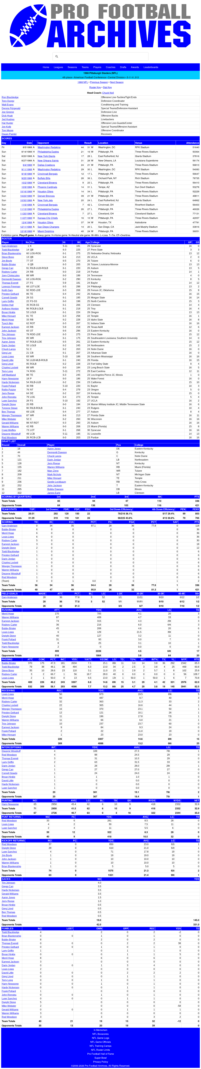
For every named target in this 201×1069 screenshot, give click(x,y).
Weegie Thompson (12, 415)
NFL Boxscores (100, 1034)
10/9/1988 (26, 187)
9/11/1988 (26, 169)
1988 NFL (83, 82)
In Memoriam (100, 1030)
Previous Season (99, 82)
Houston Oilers (45, 191)
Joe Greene (8, 112)
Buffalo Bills (44, 178)
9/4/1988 (27, 165)
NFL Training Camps (100, 1045)
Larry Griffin (8, 301)
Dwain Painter (9, 134)
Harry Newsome (10, 378)
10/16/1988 (26, 191)
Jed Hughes (8, 119)
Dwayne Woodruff (11, 434)
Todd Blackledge (10, 249)
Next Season (117, 82)
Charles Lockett (10, 367)
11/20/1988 (26, 213)
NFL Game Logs (100, 1038)
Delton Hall (8, 305)
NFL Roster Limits (100, 1049)
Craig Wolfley (9, 430)
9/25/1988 (26, 178)
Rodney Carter (9, 272)
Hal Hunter (7, 123)
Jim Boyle (7, 261)
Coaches (110, 67)
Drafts (123, 67)
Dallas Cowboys (46, 165)
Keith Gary (7, 290)
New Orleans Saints (48, 160)
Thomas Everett (10, 283)
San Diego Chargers (48, 226)
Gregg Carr (7, 268)
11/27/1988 (26, 218)
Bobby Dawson (55, 489)
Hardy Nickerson (10, 382)
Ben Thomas (8, 411)
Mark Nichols (54, 474)
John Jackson (9, 330)
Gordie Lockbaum (56, 482)
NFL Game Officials (100, 1042)
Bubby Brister (9, 264)
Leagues (58, 67)
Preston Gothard (10, 294)
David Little (8, 360)
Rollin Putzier (9, 389)
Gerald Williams (10, 423)
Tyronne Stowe (10, 408)
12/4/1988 (26, 222)
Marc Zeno (53, 471)
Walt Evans (8, 104)
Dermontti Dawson (11, 279)
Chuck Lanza (9, 349)
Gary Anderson (9, 246)
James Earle (53, 493)
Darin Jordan (8, 345)
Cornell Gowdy (9, 297)
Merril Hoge (8, 319)
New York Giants (46, 156)
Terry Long (7, 371)
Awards (135, 67)
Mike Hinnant (9, 316)
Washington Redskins (49, 147)
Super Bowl (100, 1057)
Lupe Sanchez (9, 400)
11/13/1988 (26, 209)
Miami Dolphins (46, 231)
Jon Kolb (6, 126)
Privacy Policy (100, 1061)
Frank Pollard (9, 386)
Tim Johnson (8, 334)
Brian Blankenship (11, 253)
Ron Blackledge (10, 97)
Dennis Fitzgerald (11, 108)
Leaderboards (151, 67)
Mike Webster (9, 419)
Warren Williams (10, 426)
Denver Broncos (46, 196)
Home (46, 67)
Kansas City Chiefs (48, 218)
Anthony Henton (10, 308)
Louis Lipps (8, 356)
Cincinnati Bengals (48, 173)
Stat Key (107, 87)
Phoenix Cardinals (47, 187)
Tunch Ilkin (7, 323)
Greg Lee (6, 353)
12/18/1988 (26, 231)
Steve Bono (8, 257)
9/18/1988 (26, 173)
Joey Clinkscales (11, 275)
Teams (85, 67)
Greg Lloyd (7, 364)
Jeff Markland (9, 375)
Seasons (72, 67)
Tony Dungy (8, 101)
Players (97, 67)
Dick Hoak (7, 115)
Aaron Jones (8, 342)
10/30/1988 (26, 200)
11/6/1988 (26, 204)
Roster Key (95, 87)
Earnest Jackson (10, 327)
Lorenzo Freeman (11, 286)
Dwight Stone (9, 404)
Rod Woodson (9, 437)
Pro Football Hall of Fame (100, 1053)
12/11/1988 (26, 226)
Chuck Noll (108, 92)
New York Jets (45, 200)
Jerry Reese (8, 393)
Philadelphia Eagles (48, 151)
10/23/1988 (26, 196)
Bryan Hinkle (8, 312)
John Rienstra (9, 397)
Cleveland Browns (47, 182)
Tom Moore (7, 130)
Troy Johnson (9, 338)
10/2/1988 (26, 182)
